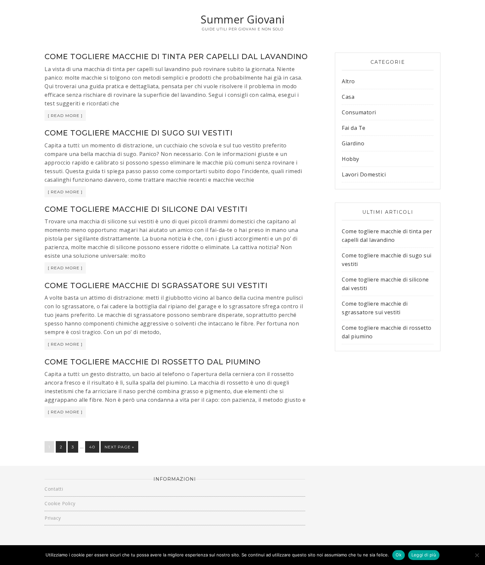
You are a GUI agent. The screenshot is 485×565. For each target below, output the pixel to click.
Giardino (353, 143)
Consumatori (359, 112)
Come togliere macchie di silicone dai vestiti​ (146, 209)
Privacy (53, 518)
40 (92, 446)
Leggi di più (423, 554)
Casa (348, 96)
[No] (476, 555)
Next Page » (119, 446)
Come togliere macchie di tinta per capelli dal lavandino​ (176, 56)
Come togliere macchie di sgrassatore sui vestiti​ (156, 285)
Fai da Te (354, 128)
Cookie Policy (60, 503)
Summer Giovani (243, 19)
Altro (348, 81)
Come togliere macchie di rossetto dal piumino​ (153, 362)
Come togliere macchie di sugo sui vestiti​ (139, 133)
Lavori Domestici (364, 174)
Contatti (54, 489)
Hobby (350, 159)
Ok (399, 554)
